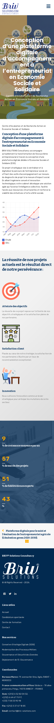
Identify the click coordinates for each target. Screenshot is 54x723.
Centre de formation (11, 622)
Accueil (5, 612)
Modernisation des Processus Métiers (19, 650)
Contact (6, 627)
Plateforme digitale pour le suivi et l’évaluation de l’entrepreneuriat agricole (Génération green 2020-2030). (26, 534)
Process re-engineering (36, 36)
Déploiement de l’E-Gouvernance (17, 660)
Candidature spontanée (13, 617)
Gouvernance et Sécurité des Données (20, 655)
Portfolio (19, 36)
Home (10, 36)
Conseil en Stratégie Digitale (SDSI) (18, 644)
